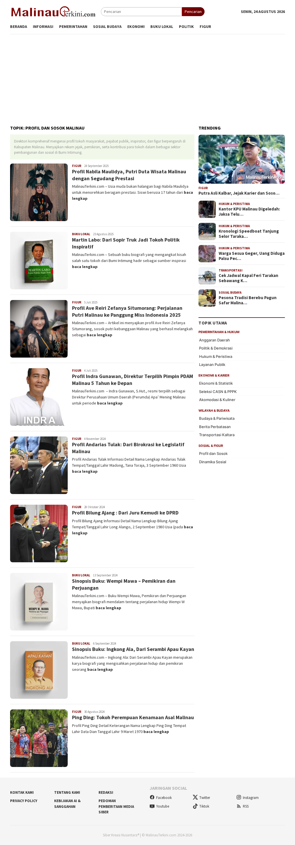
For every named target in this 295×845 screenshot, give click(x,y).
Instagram (251, 797)
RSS (246, 806)
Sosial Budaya (230, 292)
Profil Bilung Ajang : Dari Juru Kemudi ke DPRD (125, 512)
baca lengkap (85, 266)
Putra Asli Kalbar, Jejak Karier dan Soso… (238, 193)
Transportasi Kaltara (217, 434)
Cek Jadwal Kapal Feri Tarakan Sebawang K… (248, 278)
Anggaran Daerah (214, 340)
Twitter (204, 797)
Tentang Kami (67, 792)
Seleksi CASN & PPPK (218, 391)
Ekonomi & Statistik (216, 383)
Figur (76, 166)
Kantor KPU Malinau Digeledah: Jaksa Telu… (249, 211)
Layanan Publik (212, 364)
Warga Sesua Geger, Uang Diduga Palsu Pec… (252, 256)
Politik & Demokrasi (215, 348)
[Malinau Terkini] (53, 11)
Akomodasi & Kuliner (217, 399)
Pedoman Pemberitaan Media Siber (116, 806)
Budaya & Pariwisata (217, 418)
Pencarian (193, 11)
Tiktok (204, 806)
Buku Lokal (81, 234)
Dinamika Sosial (212, 461)
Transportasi (231, 270)
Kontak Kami (22, 792)
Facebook (164, 797)
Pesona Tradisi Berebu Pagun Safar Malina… (248, 300)
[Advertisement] (147, 77)
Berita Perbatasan (215, 426)
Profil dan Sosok (213, 453)
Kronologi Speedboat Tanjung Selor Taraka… (249, 234)
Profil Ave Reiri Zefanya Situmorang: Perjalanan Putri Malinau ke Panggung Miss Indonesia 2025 (127, 311)
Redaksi (106, 792)
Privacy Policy (23, 800)
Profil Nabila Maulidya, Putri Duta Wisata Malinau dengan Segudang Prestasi (129, 174)
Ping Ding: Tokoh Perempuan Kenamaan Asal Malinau (133, 717)
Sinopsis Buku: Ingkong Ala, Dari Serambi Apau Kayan (133, 649)
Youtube (162, 806)
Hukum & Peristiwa (234, 204)
